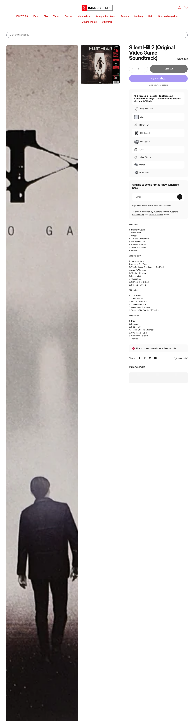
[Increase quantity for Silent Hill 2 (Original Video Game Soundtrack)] (145, 69)
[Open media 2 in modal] (100, 64)
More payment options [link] (158, 85)
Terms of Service (156, 214)
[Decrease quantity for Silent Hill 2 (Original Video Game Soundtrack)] (132, 69)
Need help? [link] (183, 358)
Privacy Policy (138, 214)
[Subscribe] (179, 197)
